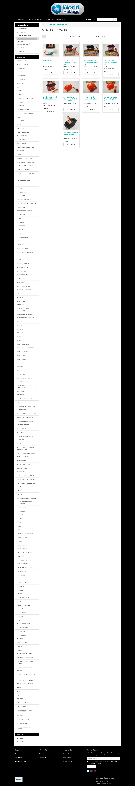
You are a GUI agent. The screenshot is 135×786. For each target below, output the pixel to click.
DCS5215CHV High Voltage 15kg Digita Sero (110, 99)
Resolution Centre (21, 761)
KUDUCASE (21, 395)
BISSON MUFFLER (23, 109)
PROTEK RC (21, 494)
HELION (19, 325)
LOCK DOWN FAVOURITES (26, 406)
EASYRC (19, 188)
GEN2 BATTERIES (22, 271)
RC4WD (19, 522)
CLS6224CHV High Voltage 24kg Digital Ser (111, 62)
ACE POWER (21, 79)
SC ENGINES (21, 586)
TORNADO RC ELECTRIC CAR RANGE (27, 662)
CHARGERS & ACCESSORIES (26, 158)
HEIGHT (19, 321)
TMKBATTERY (22, 646)
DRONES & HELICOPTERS (25, 173)
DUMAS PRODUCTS (23, 181)
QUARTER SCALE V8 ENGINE (26, 498)
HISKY (19, 336)
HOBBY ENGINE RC (23, 344)
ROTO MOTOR (22, 571)
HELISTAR (20, 329)
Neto (109, 783)
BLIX (18, 117)
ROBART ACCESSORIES (25, 552)
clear (27, 44)
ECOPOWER (21, 196)
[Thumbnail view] (44, 36)
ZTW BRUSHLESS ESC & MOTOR (25, 728)
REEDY (19, 530)
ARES (18, 87)
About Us (30, 19)
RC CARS (20, 518)
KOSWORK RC (22, 391)
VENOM (19, 695)
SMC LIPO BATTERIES (24, 605)
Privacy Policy (67, 757)
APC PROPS (20, 83)
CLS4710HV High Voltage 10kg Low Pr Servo (91, 62)
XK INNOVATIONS (23, 719)
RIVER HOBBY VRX (23, 545)
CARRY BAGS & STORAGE (25, 147)
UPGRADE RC (21, 691)
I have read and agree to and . (103, 762)
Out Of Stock (51, 73)
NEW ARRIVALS (22, 64)
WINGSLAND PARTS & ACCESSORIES (24, 711)
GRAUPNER (20, 297)
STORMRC (20, 616)
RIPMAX (19, 541)
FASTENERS (21, 226)
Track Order (19, 757)
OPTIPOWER (21, 472)
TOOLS (19, 650)
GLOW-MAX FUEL (23, 282)
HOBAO (19, 340)
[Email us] (88, 771)
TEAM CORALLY (22, 627)
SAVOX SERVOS (22, 582)
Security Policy (68, 761)
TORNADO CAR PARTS (24, 654)
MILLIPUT (20, 440)
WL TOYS (20, 715)
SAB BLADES (21, 575)
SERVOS (19, 594)
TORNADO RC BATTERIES (25, 657)
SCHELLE (20, 590)
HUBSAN (20, 363)
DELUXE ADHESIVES (23, 169)
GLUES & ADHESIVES (24, 286)
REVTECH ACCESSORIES (25, 533)
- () (88, 19)
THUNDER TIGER (22, 642)
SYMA (19, 620)
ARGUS (19, 91)
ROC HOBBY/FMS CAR (24, 567)
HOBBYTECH (21, 355)
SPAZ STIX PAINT (23, 612)
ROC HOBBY (21, 556)
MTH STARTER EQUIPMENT (26, 453)
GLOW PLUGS (21, 278)
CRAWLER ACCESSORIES (25, 162)
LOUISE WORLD (22, 410)
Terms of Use (67, 754)
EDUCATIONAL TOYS (24, 199)
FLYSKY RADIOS (22, 237)
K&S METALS (21, 374)
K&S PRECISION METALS (25, 378)
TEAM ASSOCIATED (23, 624)
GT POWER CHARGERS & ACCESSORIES (25, 309)
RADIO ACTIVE (22, 507)
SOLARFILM (21, 609)
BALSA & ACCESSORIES (25, 98)
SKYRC (19, 601)
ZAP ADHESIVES (22, 723)
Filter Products (22, 25)
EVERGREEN (21, 207)
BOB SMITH (20, 121)
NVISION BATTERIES (23, 464)
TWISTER (20, 671)
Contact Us (39, 19)
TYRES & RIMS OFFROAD (25, 680)
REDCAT (19, 526)
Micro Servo (47, 60)
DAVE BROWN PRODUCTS (25, 166)
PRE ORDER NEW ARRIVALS (26, 479)
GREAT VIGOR (21, 301)
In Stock (21, 32)
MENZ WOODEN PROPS (25, 436)
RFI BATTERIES (22, 537)
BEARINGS (20, 106)
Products (21, 19)
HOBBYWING (21, 359)
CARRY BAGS (21, 143)
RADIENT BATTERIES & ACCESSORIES (24, 502)
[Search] (115, 19)
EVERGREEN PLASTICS (24, 211)
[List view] (47, 36)
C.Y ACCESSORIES (23, 132)
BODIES (19, 124)
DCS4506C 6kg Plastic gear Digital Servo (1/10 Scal (70, 99)
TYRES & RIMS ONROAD (25, 684)
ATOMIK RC (21, 94)
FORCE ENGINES (22, 248)
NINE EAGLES (21, 460)
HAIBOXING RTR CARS (24, 314)
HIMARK (20, 333)
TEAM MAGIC (21, 631)
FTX (18, 256)
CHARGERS (20, 154)
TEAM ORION (21, 635)
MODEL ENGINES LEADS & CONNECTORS (25, 448)
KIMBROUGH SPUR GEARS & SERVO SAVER (26, 386)
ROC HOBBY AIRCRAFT (24, 560)
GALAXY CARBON (23, 263)
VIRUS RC (22, 51)
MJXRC (19, 443)
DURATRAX (21, 184)
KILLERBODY (21, 382)
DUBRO (19, 177)
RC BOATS (20, 515)
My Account (19, 754)
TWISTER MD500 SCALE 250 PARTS (26, 675)
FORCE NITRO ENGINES (25, 252)
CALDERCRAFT (22, 136)
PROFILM (20, 487)
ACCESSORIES (21, 75)
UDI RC (19, 687)
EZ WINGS (20, 222)
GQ (18, 293)
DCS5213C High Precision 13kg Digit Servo (91, 99)
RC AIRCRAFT (21, 511)
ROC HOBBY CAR (22, 564)
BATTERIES (20, 102)
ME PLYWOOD (22, 428)
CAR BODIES (21, 139)
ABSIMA (19, 72)
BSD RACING (21, 128)
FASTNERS (20, 229)
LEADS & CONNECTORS (25, 398)
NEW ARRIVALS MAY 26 (25, 457)
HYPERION (20, 366)
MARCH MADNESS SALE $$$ (26, 413)
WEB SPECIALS (22, 60)
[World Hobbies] (67, 8)
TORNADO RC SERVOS (24, 667)
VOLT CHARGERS (22, 706)
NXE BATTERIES (22, 468)
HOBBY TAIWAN (22, 351)
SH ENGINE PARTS (23, 597)
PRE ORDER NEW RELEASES (26, 483)
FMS (18, 241)
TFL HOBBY (21, 639)
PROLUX (19, 490)
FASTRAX (20, 233)
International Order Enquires (55, 19)
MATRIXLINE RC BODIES (25, 421)
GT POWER (20, 305)
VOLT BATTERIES (22, 702)
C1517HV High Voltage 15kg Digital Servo (70, 62)
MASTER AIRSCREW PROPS (26, 417)
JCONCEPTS (21, 68)
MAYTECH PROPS (23, 425)
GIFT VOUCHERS (22, 275)
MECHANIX (21, 432)
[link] (91, 771)
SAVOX (19, 579)
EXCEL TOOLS (21, 214)
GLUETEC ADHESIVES (24, 290)
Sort (97, 36)
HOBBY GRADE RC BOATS (25, 348)
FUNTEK (19, 260)
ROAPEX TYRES (22, 548)
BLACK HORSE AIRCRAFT (25, 113)
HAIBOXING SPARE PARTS (26, 318)
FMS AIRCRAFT (22, 244)
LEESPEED (20, 402)
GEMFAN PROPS (22, 267)
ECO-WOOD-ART (23, 192)
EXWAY (19, 218)
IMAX (19, 370)
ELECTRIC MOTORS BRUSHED (27, 203)
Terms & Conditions (110, 761)
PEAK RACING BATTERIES (25, 475)
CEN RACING (21, 151)
